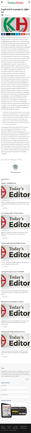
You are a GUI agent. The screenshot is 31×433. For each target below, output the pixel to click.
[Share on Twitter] (8, 34)
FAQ (9, 428)
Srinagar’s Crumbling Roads (8, 183)
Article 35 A (6, 159)
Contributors (3, 428)
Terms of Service (23, 428)
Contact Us (9, 426)
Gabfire (15, 430)
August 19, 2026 (12, 260)
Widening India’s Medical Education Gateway (13, 332)
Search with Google (4, 394)
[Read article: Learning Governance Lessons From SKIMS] (15, 280)
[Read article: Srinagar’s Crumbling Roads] (15, 192)
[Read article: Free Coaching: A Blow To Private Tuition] (15, 222)
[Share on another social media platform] (28, 34)
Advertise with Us (23, 426)
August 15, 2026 (12, 318)
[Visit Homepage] (15, 2)
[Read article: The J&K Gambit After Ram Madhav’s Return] (15, 252)
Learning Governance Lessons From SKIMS (12, 271)
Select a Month (3, 385)
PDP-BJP (20, 159)
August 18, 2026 (12, 288)
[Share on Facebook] (3, 34)
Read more (5, 208)
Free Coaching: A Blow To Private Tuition (12, 213)
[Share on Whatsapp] (13, 34)
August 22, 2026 (12, 200)
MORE (27, 379)
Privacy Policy (15, 428)
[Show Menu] (1, 2)
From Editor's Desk (5, 200)
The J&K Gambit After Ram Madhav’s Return (13, 243)
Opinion (5, 6)
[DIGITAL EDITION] (14, 410)
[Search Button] (29, 2)
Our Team (16, 426)
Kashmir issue (13, 159)
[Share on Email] (23, 34)
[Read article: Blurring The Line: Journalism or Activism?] (15, 310)
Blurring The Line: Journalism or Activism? (12, 302)
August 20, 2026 (12, 230)
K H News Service (7, 15)
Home (2, 6)
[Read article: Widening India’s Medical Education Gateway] (15, 340)
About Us (3, 426)
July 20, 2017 (14, 15)
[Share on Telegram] (18, 34)
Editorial (9, 6)
